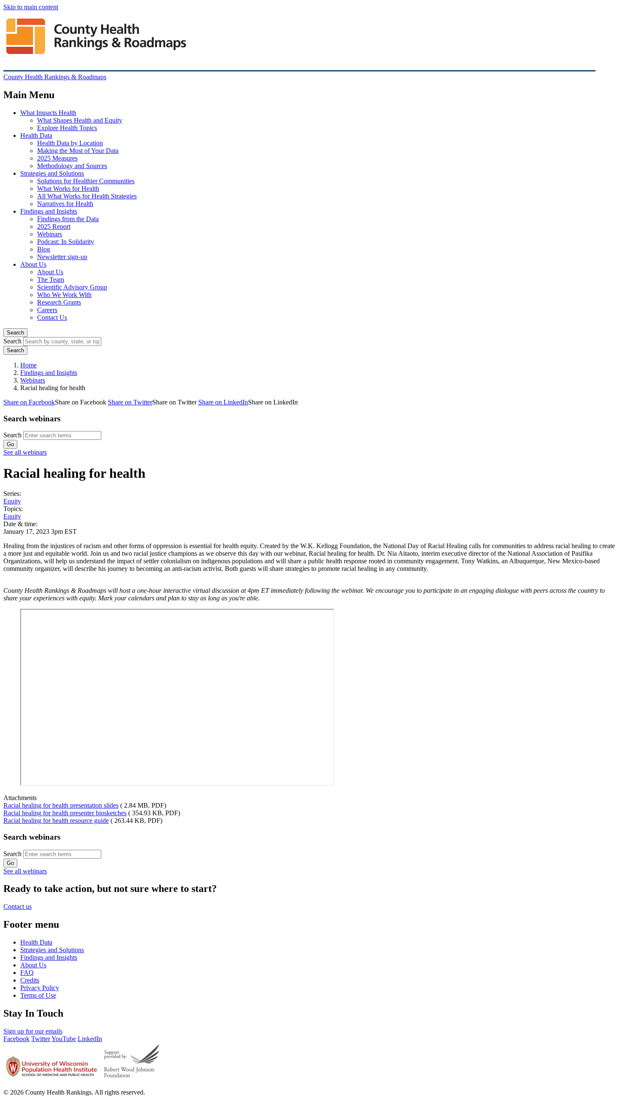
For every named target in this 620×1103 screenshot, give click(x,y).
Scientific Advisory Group (72, 287)
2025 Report (53, 226)
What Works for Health (68, 188)
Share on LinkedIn (223, 402)
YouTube (63, 1038)
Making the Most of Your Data (78, 150)
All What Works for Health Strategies (87, 196)
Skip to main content (30, 7)
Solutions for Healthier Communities (86, 181)
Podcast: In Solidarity (65, 241)
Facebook (16, 1038)
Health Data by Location (70, 143)
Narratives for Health (65, 203)
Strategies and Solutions (52, 173)
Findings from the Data (68, 218)
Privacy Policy (39, 987)
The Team (50, 279)
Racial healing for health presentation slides (61, 805)
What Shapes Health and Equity (79, 120)
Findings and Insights (48, 211)
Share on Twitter (130, 402)
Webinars (49, 234)
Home (28, 365)
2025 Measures (57, 158)
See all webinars (25, 452)
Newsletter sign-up (62, 256)
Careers (47, 309)
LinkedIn (90, 1038)
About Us (33, 264)
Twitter (40, 1038)
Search (15, 332)
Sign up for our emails (32, 1031)
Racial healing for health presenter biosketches (65, 813)
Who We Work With (64, 294)
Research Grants (59, 302)
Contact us (17, 906)
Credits (29, 980)
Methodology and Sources (72, 165)
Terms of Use (38, 995)
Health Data (36, 135)
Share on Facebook (29, 402)
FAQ (27, 972)
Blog (43, 249)
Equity (12, 501)
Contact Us (52, 317)
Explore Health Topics (67, 127)
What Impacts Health (48, 112)
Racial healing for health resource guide (56, 820)
